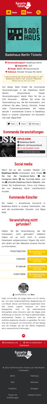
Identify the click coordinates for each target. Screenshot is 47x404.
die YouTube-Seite (30, 179)
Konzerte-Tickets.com (24, 367)
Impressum (24, 345)
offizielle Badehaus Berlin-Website (23, 182)
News (29, 12)
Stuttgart (34, 388)
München (34, 382)
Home (14, 12)
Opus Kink (16, 118)
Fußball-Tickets (34, 395)
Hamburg (34, 376)
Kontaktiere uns (11, 342)
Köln (12, 382)
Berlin (19, 69)
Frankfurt (13, 388)
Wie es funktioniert (33, 342)
